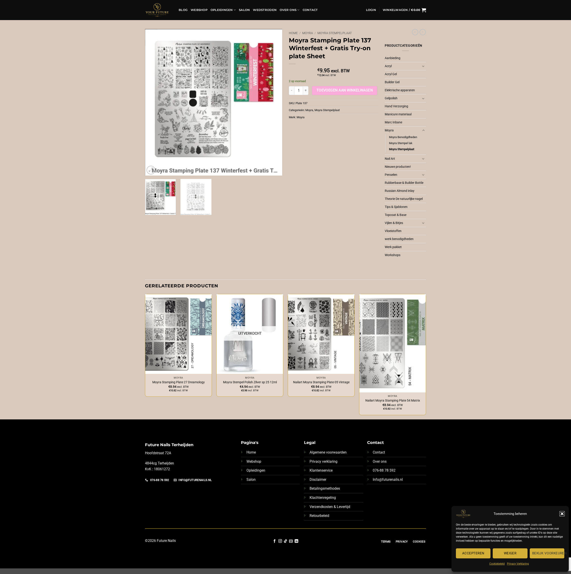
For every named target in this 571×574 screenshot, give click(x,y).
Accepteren (473, 553)
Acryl (388, 66)
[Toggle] (423, 66)
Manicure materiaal (398, 114)
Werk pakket (393, 247)
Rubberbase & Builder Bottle (404, 183)
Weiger (510, 553)
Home (293, 33)
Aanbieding (392, 58)
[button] (562, 514)
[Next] (274, 102)
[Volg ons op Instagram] (280, 541)
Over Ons (288, 10)
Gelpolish (391, 98)
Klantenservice (321, 470)
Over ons (380, 461)
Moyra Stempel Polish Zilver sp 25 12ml (250, 382)
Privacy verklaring (323, 461)
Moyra (307, 33)
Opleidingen (222, 10)
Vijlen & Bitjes (394, 223)
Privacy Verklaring (518, 563)
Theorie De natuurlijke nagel (404, 199)
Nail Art (390, 159)
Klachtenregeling (323, 497)
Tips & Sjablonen (396, 207)
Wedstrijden (265, 10)
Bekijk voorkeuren (548, 553)
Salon (244, 10)
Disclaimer (318, 479)
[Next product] (415, 32)
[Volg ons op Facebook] (274, 541)
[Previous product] (423, 32)
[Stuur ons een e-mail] (291, 541)
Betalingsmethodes (325, 488)
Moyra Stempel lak (400, 143)
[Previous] (153, 102)
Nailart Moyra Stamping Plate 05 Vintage (321, 382)
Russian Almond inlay (399, 191)
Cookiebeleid (497, 563)
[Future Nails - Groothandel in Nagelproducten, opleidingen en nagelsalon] (158, 10)
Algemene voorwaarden (328, 452)
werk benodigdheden (399, 239)
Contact (310, 10)
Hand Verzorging (396, 106)
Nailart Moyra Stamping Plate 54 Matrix (392, 400)
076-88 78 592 (384, 470)
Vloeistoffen (393, 231)
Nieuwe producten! (398, 167)
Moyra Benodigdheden (403, 137)
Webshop (199, 10)
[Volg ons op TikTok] (285, 541)
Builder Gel (392, 82)
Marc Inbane (393, 122)
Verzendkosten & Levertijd (330, 507)
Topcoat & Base (395, 215)
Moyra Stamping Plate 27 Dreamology (178, 382)
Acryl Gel (391, 74)
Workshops (392, 255)
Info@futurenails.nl (388, 479)
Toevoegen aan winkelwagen (345, 90)
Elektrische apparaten (400, 90)
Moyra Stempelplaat (334, 33)
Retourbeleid (319, 516)
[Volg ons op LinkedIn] (296, 541)
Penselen (391, 175)
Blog (183, 10)
